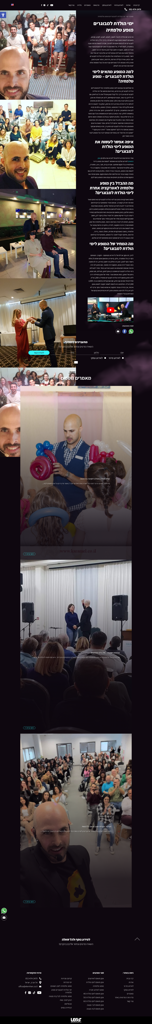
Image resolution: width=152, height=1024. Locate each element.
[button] (3, 15)
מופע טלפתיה (98, 986)
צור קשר (71, 5)
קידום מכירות (66, 978)
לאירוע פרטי (118, 5)
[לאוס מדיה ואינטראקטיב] (76, 1020)
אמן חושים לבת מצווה (95, 1009)
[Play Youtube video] (110, 310)
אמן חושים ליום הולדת (95, 982)
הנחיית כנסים (66, 1007)
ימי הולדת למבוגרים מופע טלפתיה (61, 991)
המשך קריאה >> (29, 554)
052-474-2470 (31, 978)
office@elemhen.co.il (28, 986)
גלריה (79, 5)
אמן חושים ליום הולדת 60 (93, 1001)
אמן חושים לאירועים (96, 978)
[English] (12, 5)
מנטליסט (68, 1004)
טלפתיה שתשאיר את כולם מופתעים (105, 652)
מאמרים (87, 5)
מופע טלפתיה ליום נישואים (61, 986)
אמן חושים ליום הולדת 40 (93, 993)
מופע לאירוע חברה (96, 990)
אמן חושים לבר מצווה (95, 1005)
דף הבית (136, 5)
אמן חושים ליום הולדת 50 (93, 997)
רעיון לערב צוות (66, 1000)
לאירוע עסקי (106, 5)
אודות (128, 5)
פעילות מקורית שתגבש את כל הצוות (96, 826)
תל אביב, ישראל (31, 982)
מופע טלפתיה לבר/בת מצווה (60, 996)
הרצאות (96, 5)
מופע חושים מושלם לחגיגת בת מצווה (95, 478)
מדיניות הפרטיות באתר (124, 997)
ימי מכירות (67, 982)
